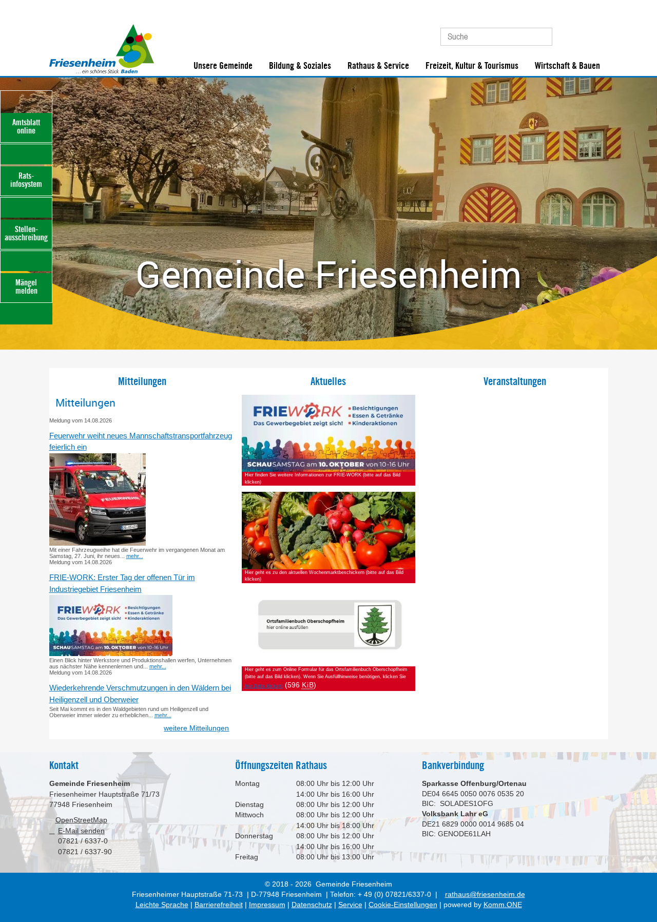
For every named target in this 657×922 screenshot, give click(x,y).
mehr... (134, 556)
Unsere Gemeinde (223, 65)
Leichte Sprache (162, 905)
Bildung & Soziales (300, 65)
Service (350, 905)
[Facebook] (580, 33)
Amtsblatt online (26, 127)
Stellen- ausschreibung (26, 233)
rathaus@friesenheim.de (485, 894)
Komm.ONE (503, 905)
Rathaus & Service (378, 65)
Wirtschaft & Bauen (567, 65)
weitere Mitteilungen (196, 728)
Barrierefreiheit (219, 905)
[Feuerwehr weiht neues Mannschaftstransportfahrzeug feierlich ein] (97, 544)
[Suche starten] (539, 36)
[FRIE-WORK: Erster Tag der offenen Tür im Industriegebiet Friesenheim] (110, 654)
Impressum (267, 905)
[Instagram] (597, 33)
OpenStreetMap (81, 820)
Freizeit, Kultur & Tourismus (472, 65)
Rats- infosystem (26, 180)
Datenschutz (312, 905)
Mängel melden (26, 287)
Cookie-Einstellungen (403, 905)
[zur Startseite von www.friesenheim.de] (101, 71)
